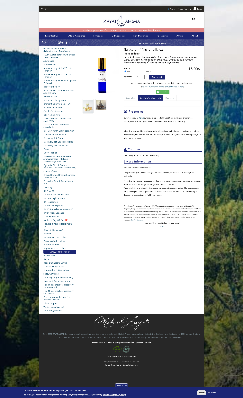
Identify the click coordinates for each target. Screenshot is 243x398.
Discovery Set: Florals (53, 138)
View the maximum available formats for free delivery (163, 87)
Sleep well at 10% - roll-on (56, 270)
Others (179, 36)
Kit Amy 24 (48, 190)
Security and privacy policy (114, 395)
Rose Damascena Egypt (55, 262)
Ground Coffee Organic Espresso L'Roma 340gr (59, 176)
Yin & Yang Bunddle (52, 310)
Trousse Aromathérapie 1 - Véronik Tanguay (56, 298)
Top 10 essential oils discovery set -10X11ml (58, 286)
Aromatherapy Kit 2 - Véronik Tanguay (57, 69)
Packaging (162, 36)
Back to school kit (51, 86)
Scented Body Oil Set (53, 266)
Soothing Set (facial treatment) (58, 277)
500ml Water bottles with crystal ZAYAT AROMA (59, 56)
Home (141, 43)
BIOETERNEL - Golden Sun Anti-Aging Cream (58, 91)
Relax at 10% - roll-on (60, 251)
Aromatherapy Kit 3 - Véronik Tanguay (57, 75)
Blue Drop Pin (50, 96)
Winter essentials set (53, 306)
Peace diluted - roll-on (54, 240)
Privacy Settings (121, 385)
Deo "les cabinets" (52, 114)
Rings (46, 259)
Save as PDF (163, 92)
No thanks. (212, 393)
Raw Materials (140, 36)
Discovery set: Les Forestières (58, 141)
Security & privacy (130, 365)
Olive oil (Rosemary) (53, 229)
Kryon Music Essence (53, 212)
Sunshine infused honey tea (56, 281)
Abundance (48, 60)
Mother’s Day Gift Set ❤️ (55, 220)
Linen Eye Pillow (51, 216)
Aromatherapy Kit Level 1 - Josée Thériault (59, 81)
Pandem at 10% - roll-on (55, 237)
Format (127, 68)
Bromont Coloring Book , (55, 100)
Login (199, 9)
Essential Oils (52, 36)
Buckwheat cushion (52, 107)
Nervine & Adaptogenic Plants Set (57, 225)
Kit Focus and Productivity (56, 194)
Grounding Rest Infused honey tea (58, 182)
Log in (162, 226)
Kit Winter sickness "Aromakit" (58, 209)
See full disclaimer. (137, 220)
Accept (201, 393)
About (195, 36)
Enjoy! (46, 149)
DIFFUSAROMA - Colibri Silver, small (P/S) (57, 119)
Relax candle (49, 255)
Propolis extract (51, 244)
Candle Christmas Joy (53, 111)
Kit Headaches (50, 201)
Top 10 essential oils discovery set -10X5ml (58, 292)
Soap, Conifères (51, 273)
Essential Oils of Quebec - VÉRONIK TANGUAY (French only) (59, 166)
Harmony (47, 187)
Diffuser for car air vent (54, 134)
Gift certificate (50, 171)
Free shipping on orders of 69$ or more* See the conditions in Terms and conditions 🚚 (122, 30)
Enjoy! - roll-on (50, 152)
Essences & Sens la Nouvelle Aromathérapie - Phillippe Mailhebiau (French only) (57, 159)
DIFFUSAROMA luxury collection (58, 130)
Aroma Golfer (49, 64)
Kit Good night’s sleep (54, 198)
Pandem (47, 233)
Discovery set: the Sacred (55, 145)
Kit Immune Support (53, 205)
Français (45, 8)
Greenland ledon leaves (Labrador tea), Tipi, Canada (56, 49)
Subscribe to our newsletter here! (121, 356)
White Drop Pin (50, 303)
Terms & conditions (113, 365)
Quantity (128, 77)
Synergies (98, 36)
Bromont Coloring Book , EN (56, 103)
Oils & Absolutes (76, 36)
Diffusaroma (118, 36)
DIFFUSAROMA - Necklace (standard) (56, 126)
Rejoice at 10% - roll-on (54, 248)
